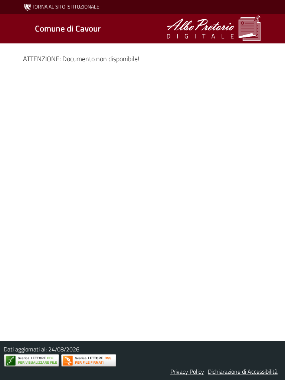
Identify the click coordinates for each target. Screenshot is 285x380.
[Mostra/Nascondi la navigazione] (8, 27)
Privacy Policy (187, 371)
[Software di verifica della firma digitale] (89, 360)
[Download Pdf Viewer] (31, 360)
